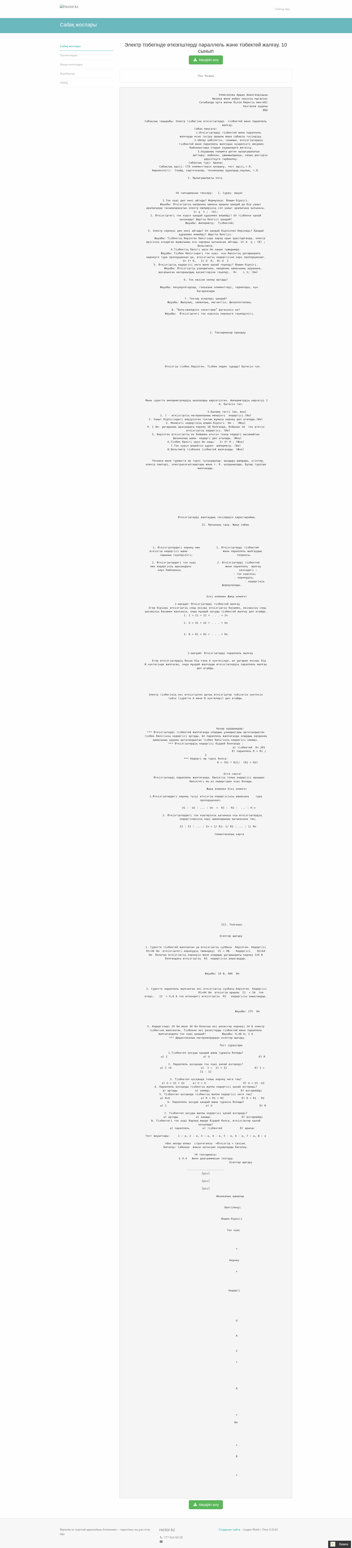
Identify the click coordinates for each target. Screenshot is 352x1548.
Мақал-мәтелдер (71, 64)
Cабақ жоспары (70, 46)
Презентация (68, 55)
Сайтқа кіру (282, 9)
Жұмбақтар (67, 73)
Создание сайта (229, 1529)
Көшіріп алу (208, 60)
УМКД (64, 82)
